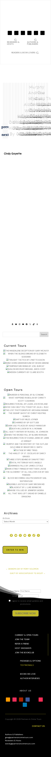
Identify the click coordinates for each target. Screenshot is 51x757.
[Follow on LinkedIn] (25, 705)
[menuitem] (35, 41)
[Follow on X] (36, 33)
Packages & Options (30, 661)
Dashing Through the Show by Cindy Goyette (25, 185)
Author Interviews (30, 678)
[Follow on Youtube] (23, 33)
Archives (6, 518)
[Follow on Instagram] (16, 33)
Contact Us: (38, 726)
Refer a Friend (22, 644)
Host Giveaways (23, 648)
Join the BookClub (24, 652)
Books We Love (28, 674)
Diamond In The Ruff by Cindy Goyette (25, 251)
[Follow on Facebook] (29, 33)
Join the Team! (22, 639)
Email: (15, 596)
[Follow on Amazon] (10, 33)
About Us (25, 690)
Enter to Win (15, 550)
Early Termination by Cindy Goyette (25, 289)
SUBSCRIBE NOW (25, 613)
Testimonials (27, 665)
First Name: (15, 591)
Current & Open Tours (26, 635)
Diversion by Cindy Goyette (25, 219)
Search (44, 334)
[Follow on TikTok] (42, 33)
